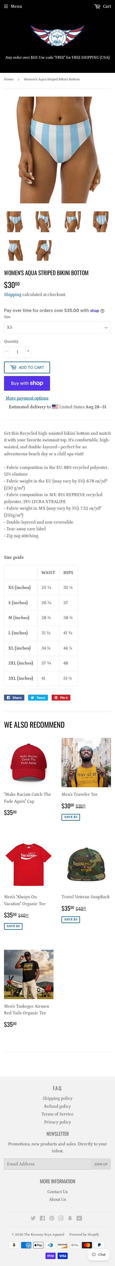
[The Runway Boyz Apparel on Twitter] (33, 1219)
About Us (57, 1199)
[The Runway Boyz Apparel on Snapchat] (70, 1219)
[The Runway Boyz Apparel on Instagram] (61, 1219)
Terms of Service (57, 1114)
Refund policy (57, 1106)
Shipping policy (57, 1098)
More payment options (27, 398)
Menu (16, 6)
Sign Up (101, 1164)
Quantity (11, 341)
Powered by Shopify (84, 1235)
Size (7, 317)
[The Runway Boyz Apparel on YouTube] (79, 1219)
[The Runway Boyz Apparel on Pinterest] (52, 1219)
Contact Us (57, 1191)
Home (8, 79)
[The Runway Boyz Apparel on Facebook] (42, 1219)
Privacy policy (57, 1122)
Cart (106, 6)
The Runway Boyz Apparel (44, 1235)
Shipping (12, 294)
